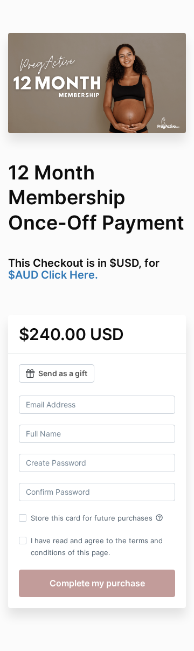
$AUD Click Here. (53, 274)
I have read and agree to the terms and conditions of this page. (97, 546)
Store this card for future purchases (97, 518)
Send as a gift (62, 373)
